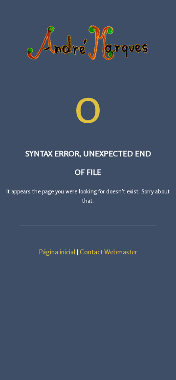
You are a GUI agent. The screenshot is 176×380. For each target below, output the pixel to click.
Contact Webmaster (108, 251)
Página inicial (57, 251)
